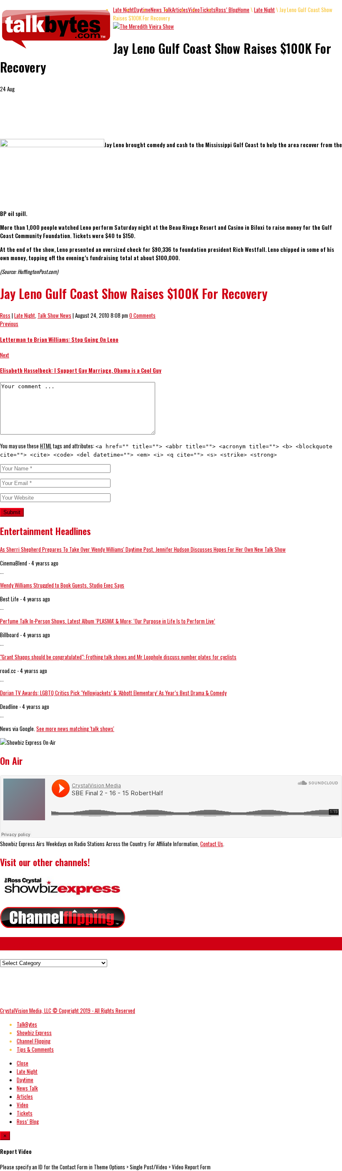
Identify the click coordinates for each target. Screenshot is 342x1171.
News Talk (161, 9)
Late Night (123, 9)
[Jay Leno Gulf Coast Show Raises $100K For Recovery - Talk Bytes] (56, 49)
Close (22, 1063)
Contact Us (211, 843)
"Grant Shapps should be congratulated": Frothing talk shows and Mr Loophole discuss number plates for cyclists (118, 657)
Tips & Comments (35, 1049)
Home (243, 9)
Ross (5, 315)
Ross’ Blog (227, 9)
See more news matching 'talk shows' (75, 728)
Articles (180, 9)
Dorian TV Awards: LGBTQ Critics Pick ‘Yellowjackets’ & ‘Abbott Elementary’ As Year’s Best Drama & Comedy (113, 693)
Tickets (208, 9)
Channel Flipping (33, 1041)
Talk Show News (54, 315)
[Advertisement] (97, 119)
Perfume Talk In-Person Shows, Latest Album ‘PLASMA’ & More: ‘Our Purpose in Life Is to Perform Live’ (107, 621)
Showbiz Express (34, 1032)
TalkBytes (27, 1024)
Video (22, 1105)
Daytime (142, 9)
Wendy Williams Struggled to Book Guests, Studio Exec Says (62, 585)
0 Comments (142, 315)
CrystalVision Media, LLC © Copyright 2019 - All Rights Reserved (67, 1010)
